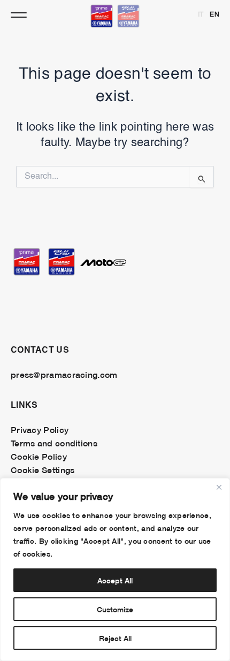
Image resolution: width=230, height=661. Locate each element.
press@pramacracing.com (64, 374)
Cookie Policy (39, 456)
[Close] (218, 487)
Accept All (115, 580)
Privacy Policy (39, 429)
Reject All (115, 638)
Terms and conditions (54, 442)
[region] (115, 569)
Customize (115, 609)
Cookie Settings (42, 469)
